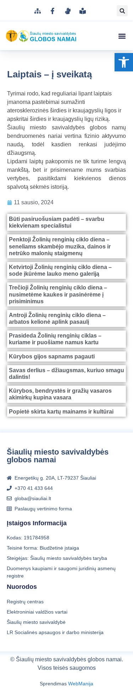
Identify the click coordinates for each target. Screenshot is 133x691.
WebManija (80, 683)
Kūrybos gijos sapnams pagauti (52, 356)
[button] (124, 62)
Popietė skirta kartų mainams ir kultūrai (61, 412)
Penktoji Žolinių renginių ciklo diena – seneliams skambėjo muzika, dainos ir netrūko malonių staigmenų (60, 246)
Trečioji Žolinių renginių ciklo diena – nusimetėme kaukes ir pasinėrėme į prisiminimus (58, 294)
